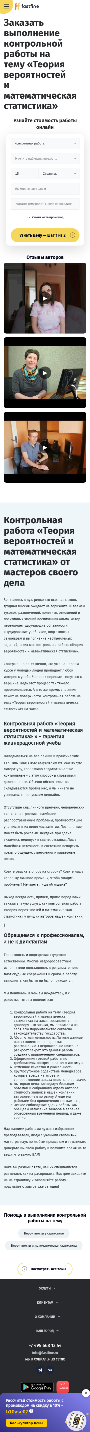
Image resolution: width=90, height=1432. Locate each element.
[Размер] (25, 175)
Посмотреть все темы (48, 1269)
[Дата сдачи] (45, 190)
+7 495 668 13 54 (70, 6)
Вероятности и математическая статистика (44, 1245)
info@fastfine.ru (45, 1353)
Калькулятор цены (26, 1423)
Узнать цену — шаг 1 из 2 (43, 235)
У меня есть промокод (48, 217)
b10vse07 (17, 1411)
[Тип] (59, 175)
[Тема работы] (45, 205)
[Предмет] (45, 160)
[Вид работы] (45, 145)
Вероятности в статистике (44, 1233)
